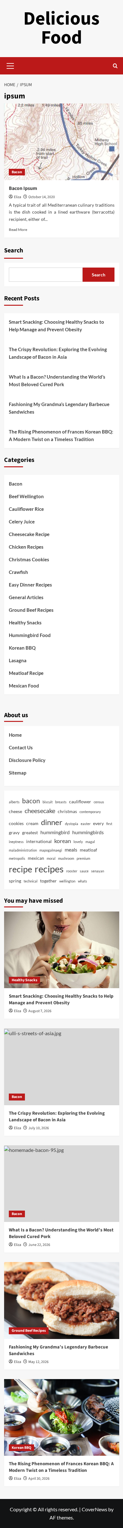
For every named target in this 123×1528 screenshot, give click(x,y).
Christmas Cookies (29, 559)
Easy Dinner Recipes (30, 584)
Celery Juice (22, 521)
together (48, 880)
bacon (31, 801)
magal (90, 842)
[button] (10, 65)
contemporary (90, 812)
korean (62, 840)
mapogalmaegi (50, 850)
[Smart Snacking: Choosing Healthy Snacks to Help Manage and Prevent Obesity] (61, 949)
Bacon (17, 172)
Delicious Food (61, 28)
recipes (49, 868)
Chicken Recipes (26, 547)
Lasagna (17, 660)
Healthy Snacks (25, 622)
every (98, 823)
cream (32, 823)
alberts (14, 802)
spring (15, 880)
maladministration (23, 850)
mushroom (66, 858)
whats (82, 881)
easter (86, 824)
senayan (97, 871)
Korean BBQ (22, 648)
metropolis (17, 858)
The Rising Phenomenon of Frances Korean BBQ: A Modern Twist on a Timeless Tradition (61, 435)
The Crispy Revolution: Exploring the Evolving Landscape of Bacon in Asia (58, 353)
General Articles (26, 597)
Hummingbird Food (30, 635)
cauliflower (80, 801)
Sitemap (17, 773)
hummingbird (55, 832)
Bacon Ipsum (23, 188)
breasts (61, 802)
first (109, 824)
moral (51, 858)
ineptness (16, 842)
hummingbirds (88, 832)
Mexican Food (24, 685)
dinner (51, 822)
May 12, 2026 (38, 1362)
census (99, 802)
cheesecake (40, 810)
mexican (36, 858)
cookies (16, 823)
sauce (84, 871)
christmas (67, 811)
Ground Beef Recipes (31, 610)
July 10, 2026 (38, 1128)
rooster (71, 871)
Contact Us (21, 747)
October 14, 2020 (41, 197)
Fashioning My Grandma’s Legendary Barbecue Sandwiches (59, 408)
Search (13, 250)
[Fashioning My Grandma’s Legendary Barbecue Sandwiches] (61, 1300)
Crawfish (18, 572)
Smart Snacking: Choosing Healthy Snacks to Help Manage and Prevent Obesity (56, 325)
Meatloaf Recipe (26, 673)
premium (83, 858)
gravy (14, 832)
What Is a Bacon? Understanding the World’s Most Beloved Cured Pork (57, 380)
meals (71, 849)
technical (31, 881)
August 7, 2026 (39, 1011)
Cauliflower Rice (26, 509)
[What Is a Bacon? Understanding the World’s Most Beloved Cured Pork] (61, 1183)
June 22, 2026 (39, 1245)
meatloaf (88, 849)
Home (15, 735)
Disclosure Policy (27, 760)
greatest (30, 832)
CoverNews (94, 1509)
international (39, 841)
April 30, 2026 (39, 1478)
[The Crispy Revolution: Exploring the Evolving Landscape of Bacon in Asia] (61, 1066)
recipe (20, 869)
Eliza (17, 197)
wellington (67, 881)
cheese (15, 811)
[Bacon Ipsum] (61, 141)
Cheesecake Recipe (29, 534)
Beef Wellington (26, 496)
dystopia (71, 824)
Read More (18, 229)
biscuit (48, 802)
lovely (78, 842)
